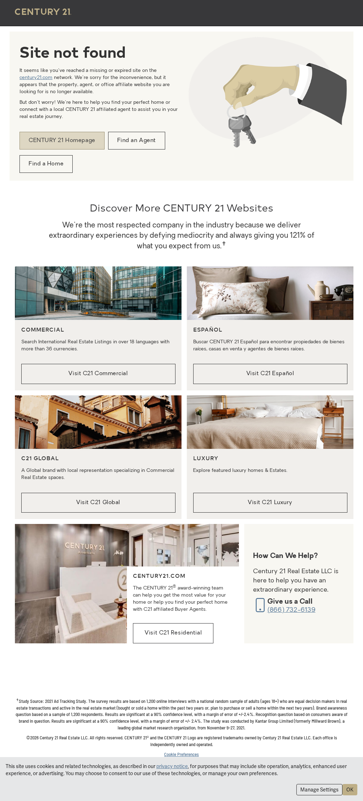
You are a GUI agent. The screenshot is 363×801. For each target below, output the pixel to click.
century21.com (35, 77)
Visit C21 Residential (173, 633)
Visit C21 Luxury (270, 503)
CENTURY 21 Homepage (62, 140)
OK (349, 789)
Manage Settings (319, 789)
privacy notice (172, 766)
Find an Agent (136, 140)
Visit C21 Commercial (98, 374)
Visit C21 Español (270, 374)
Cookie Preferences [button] (181, 754)
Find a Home (46, 164)
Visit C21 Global (98, 503)
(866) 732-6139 (291, 610)
